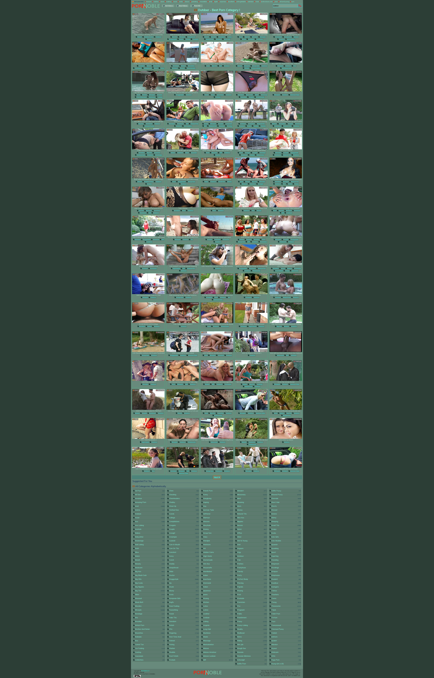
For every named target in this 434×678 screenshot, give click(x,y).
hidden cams (148, 37)
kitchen (218, 602)
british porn (150, 625)
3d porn (150, 491)
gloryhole (218, 525)
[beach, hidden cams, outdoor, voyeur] (148, 23)
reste (181, 1)
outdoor (158, 37)
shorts (182, 68)
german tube (294, 95)
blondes (255, 37)
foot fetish (279, 271)
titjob (286, 610)
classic (187, 1)
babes (183, 66)
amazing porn (150, 502)
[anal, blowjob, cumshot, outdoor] (217, 341)
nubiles (155, 1)
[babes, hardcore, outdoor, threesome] (251, 428)
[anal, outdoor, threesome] (217, 312)
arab (210, 1)
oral (252, 544)
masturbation (218, 644)
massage (218, 641)
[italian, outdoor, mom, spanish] (182, 139)
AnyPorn (264, 14)
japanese (220, 95)
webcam (286, 652)
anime (150, 510)
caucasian (150, 656)
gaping (218, 502)
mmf (252, 498)
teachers (286, 594)
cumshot (243, 97)
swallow (286, 583)
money (258, 210)
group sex (255, 66)
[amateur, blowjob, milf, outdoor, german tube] (182, 457)
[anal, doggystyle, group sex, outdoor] (182, 168)
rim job (252, 644)
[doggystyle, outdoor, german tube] (182, 341)
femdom (184, 621)
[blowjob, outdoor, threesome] (182, 428)
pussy (296, 184)
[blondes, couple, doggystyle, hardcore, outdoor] (285, 225)
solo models (191, 68)
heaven (148, 1)
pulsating (194, 1)
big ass (218, 155)
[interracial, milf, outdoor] (285, 341)
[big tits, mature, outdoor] (285, 312)
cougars (184, 525)
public (249, 126)
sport (286, 552)
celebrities (150, 660)
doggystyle (173, 39)
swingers (286, 587)
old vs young (252, 541)
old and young (284, 1)
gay (218, 506)
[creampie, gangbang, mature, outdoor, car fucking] (285, 23)
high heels (176, 268)
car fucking (291, 39)
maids (218, 637)
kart (292, 1)
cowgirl (247, 153)
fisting (187, 39)
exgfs (184, 602)
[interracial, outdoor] (217, 428)
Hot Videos (169, 6)
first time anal (141, 97)
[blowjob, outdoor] (148, 283)
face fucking (184, 606)
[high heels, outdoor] (148, 428)
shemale (286, 498)
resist (175, 1)
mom (187, 153)
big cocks (249, 95)
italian (173, 153)
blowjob (182, 37)
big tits (174, 37)
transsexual (286, 625)
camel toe (150, 644)
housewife (218, 568)
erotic (184, 594)
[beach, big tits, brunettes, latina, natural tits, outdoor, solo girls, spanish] (217, 23)
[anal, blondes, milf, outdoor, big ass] (217, 139)
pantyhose (252, 568)
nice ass (252, 518)
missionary (260, 155)
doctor (184, 575)
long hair (228, 124)
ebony (179, 413)
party (252, 575)
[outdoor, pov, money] (251, 197)
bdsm (150, 556)
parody (252, 571)
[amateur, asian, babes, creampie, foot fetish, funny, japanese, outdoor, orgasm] (285, 254)
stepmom (286, 564)
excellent (231, 1)
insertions (218, 579)
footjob (184, 660)
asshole (150, 529)
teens (286, 598)
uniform (286, 637)
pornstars (263, 242)
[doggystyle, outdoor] (182, 81)
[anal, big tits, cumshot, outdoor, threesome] (217, 399)
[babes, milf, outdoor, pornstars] (217, 370)
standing (286, 560)
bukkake (251, 1)
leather (218, 614)
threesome (256, 271)
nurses (252, 525)
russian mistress (252, 656)
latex (218, 606)
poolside (252, 598)
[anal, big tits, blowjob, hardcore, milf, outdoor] (285, 197)
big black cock (150, 575)
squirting (286, 556)
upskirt (286, 641)
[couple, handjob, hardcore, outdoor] (217, 225)
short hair (286, 502)
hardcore (259, 39)
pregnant (252, 610)
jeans (206, 124)
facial (184, 614)
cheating (184, 494)
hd (191, 239)
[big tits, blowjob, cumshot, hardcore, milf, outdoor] (148, 197)
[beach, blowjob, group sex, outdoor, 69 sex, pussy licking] (251, 52)
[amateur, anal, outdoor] (182, 197)
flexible (184, 652)
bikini (256, 95)
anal (240, 37)
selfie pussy (286, 491)
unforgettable (241, 1)
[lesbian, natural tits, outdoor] (285, 283)
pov (294, 66)
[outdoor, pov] (148, 457)
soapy (286, 529)
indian (218, 575)
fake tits (184, 617)
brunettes (221, 37)
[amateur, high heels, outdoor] (251, 312)
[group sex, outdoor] (182, 283)
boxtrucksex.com (266, 1)
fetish (181, 39)
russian (252, 652)
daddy (184, 564)
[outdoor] (217, 254)
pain (252, 560)
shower (286, 510)
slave (162, 1)
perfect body (252, 579)
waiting (168, 1)
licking (159, 97)
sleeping (286, 521)
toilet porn (286, 614)
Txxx (230, 14)
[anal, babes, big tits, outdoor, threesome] (285, 399)
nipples (252, 521)
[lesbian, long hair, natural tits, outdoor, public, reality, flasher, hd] (251, 110)
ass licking (150, 525)
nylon (252, 529)
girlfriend (218, 514)
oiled (252, 537)
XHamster (298, 14)
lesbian (243, 124)
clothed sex (141, 155)
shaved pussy (149, 126)
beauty (150, 564)
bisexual (150, 598)
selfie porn (252, 664)
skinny (229, 181)
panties (218, 97)
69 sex (246, 68)
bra (150, 617)
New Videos (183, 6)
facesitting (184, 610)
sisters (286, 514)
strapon (286, 571)
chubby (184, 502)
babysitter (150, 537)
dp (184, 583)
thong (286, 602)
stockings (158, 155)
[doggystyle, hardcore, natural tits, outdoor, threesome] (251, 254)
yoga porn (286, 660)
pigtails (252, 587)
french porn (218, 491)
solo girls (227, 39)
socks (286, 533)
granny (218, 529)
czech (184, 560)
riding (252, 641)
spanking (286, 548)
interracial (277, 126)
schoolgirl (252, 660)
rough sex (252, 648)
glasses (218, 521)
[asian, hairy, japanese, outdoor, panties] (217, 81)
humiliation (218, 571)
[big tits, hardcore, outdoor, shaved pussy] (148, 110)
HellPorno (161, 14)
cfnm (263, 239)
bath (150, 548)
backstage (150, 541)
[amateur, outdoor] (251, 283)
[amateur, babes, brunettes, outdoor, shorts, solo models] (182, 52)
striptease (286, 575)
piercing (252, 583)
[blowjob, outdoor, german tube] (285, 81)
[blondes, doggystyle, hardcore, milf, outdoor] (148, 225)
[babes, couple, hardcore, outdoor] (148, 399)
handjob (195, 39)
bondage (150, 614)
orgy (252, 552)
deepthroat (191, 37)
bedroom (150, 568)
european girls (287, 68)
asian (206, 95)
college (184, 518)
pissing (229, 126)
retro (252, 637)
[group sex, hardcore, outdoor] (217, 457)
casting (150, 652)
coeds (184, 514)
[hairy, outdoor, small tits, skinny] (217, 168)
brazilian (150, 621)
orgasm (252, 548)
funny (287, 271)
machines (218, 633)
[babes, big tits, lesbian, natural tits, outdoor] (251, 370)
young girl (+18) (286, 664)
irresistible (203, 1)
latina (229, 37)
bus (150, 641)
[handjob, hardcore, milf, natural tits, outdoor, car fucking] (182, 110)
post (276, 1)
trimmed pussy (286, 629)
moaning (252, 502)
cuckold (184, 541)
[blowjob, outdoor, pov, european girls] (285, 52)
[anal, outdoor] (217, 197)
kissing (218, 598)
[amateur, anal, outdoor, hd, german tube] (217, 283)
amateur (141, 66)
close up (264, 95)
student (286, 579)
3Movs (230, 43)
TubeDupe (195, 14)
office (252, 533)
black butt (150, 602)
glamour (218, 518)
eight (216, 1)
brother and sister (150, 629)
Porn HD (197, 6)
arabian (150, 514)
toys (286, 621)
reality (255, 126)
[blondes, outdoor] (148, 370)
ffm (184, 629)
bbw (150, 552)
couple (159, 95)
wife (286, 656)
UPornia (161, 43)
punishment (252, 617)
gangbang (287, 37)
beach (139, 37)
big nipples (150, 587)
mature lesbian (218, 656)
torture (286, 617)
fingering (184, 633)
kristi (257, 1)
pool (252, 594)
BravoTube (195, 43)
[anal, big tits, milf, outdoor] (217, 52)
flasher (263, 126)
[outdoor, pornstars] (148, 254)
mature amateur (218, 652)
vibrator (286, 644)
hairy (162, 68)
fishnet (184, 641)
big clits (150, 579)
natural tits (209, 39)
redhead (252, 633)
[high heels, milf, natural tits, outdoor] (182, 254)
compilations (184, 521)
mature (296, 37)
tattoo (286, 591)
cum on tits (184, 548)
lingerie (218, 625)
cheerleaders (184, 498)
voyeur (149, 39)
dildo (184, 571)
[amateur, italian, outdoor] (148, 312)
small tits (221, 181)
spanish (194, 153)
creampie (278, 37)
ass (150, 521)
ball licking (150, 544)
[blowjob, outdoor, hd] (182, 225)
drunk (244, 39)
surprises (223, 1)
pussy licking (255, 68)
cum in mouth (184, 544)
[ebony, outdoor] (182, 399)
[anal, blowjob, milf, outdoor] (182, 370)
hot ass (218, 564)
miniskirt (252, 491)
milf (220, 66)
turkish (286, 633)
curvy (184, 556)
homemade (260, 97)
